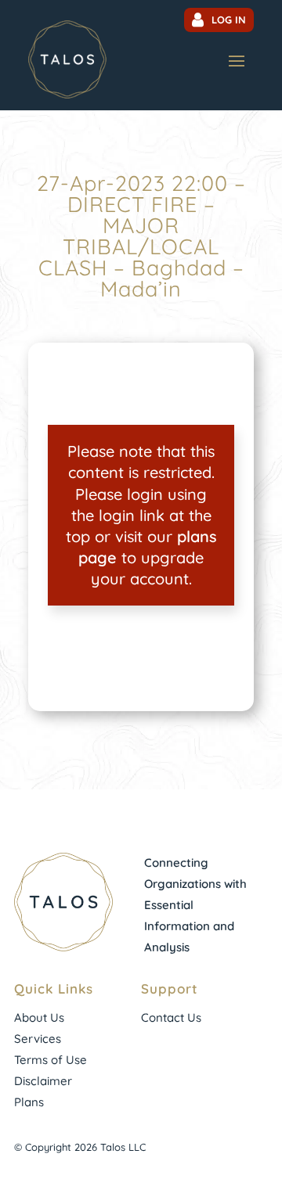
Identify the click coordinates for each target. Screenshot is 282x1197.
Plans (29, 1102)
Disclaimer (43, 1080)
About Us (39, 1017)
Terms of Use (50, 1059)
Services (37, 1038)
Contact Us (171, 1017)
